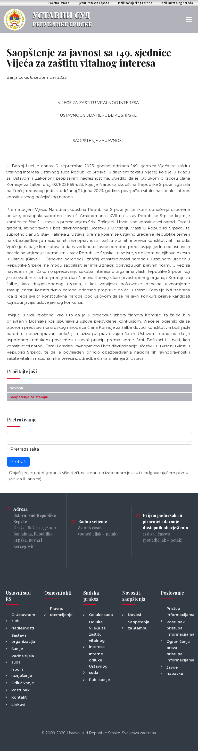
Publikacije (99, 679)
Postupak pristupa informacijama (179, 628)
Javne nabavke (175, 670)
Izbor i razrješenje (21, 672)
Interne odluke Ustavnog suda (98, 663)
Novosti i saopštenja (133, 596)
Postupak (20, 690)
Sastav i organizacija (23, 638)
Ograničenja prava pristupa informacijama (179, 650)
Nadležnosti (22, 628)
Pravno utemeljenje (61, 611)
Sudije (17, 648)
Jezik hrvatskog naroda (177, 3)
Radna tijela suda (22, 659)
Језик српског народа (94, 3)
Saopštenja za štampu (29, 397)
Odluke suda (101, 614)
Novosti (16, 388)
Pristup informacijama (179, 611)
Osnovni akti (57, 593)
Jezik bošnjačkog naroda (135, 3)
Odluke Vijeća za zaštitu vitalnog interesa (97, 634)
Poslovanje (172, 593)
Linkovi (18, 704)
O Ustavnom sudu (23, 617)
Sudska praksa (91, 596)
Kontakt (19, 697)
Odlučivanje (22, 683)
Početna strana (58, 3)
